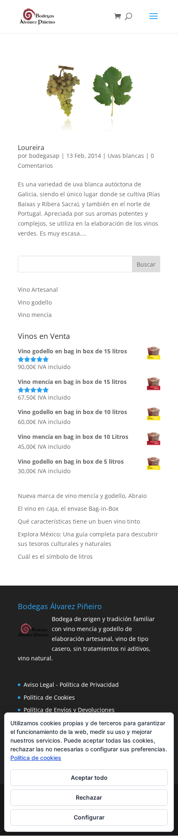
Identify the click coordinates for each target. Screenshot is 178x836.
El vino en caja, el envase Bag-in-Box (68, 508)
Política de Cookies (49, 697)
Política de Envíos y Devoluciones (69, 710)
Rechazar (89, 797)
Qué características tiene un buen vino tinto (79, 521)
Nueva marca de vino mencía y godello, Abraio (82, 496)
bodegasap (44, 156)
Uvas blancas (126, 156)
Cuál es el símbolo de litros (55, 556)
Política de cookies (35, 757)
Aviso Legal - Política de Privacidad (71, 684)
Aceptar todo (89, 777)
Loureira (31, 147)
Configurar (89, 817)
